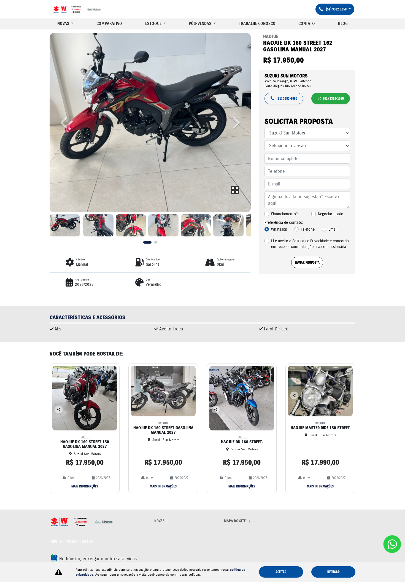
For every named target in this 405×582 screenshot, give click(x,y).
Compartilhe (58, 412)
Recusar (333, 571)
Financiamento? (284, 213)
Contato (306, 23)
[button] (65, 122)
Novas (159, 521)
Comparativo (109, 23)
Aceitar (281, 571)
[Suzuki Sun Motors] (77, 9)
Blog (343, 23)
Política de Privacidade (310, 240)
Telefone (308, 229)
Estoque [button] (154, 23)
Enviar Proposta (307, 262)
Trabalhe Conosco (257, 23)
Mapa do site (235, 521)
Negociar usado (330, 213)
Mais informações (84, 486)
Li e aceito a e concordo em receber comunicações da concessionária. (310, 243)
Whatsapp (279, 229)
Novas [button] (63, 23)
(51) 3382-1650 (336, 9)
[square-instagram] (349, 557)
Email (332, 229)
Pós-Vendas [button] (200, 23)
